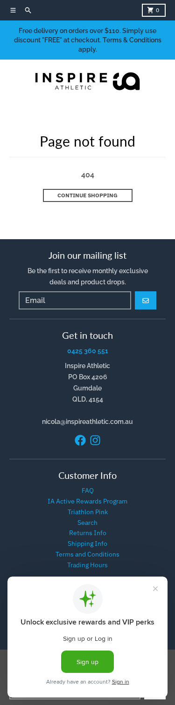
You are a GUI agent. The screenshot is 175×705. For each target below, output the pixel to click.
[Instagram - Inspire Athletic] (95, 440)
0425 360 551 (87, 351)
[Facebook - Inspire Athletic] (80, 440)
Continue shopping (87, 195)
